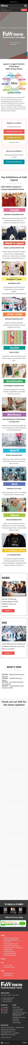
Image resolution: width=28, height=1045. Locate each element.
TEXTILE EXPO (7, 942)
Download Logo (8, 975)
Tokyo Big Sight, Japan (6, 10)
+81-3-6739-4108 (7, 1001)
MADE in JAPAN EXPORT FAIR (11, 940)
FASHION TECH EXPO (9, 951)
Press (2, 970)
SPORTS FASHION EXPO (10, 953)
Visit (4, 622)
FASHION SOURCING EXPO (11, 943)
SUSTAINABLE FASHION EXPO (11, 945)
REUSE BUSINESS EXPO (10, 955)
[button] (24, 10)
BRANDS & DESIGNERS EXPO (11, 938)
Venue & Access (8, 965)
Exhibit (6, 577)
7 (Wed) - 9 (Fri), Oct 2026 (15, 42)
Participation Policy (9, 967)
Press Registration (8, 973)
